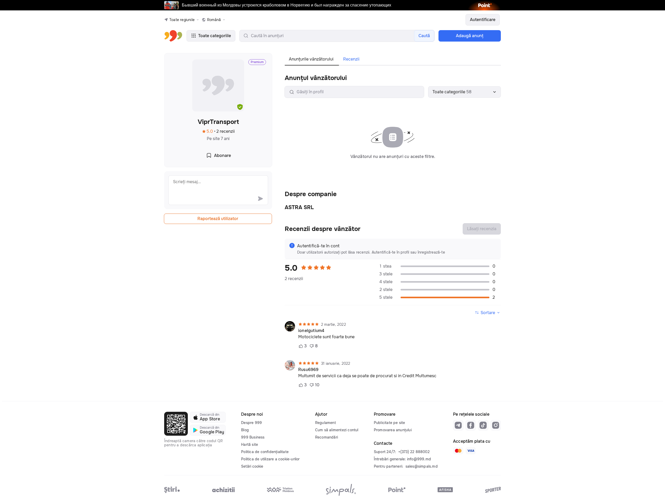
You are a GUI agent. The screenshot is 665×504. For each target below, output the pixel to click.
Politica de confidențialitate (265, 452)
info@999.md (419, 459)
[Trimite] (260, 198)
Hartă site (249, 444)
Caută (424, 35)
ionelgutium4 (311, 330)
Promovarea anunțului (393, 430)
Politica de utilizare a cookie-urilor (270, 459)
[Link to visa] (471, 450)
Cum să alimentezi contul (336, 430)
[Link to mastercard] (458, 450)
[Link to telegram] (458, 425)
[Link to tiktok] (483, 425)
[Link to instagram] (495, 425)
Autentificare (482, 19)
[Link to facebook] (471, 425)
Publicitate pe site (389, 423)
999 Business (252, 437)
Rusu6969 (308, 369)
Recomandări (326, 437)
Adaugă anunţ (469, 35)
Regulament (325, 423)
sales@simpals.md (421, 466)
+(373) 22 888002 (414, 452)
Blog (245, 430)
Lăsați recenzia (481, 228)
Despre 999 (251, 423)
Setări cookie (252, 466)
